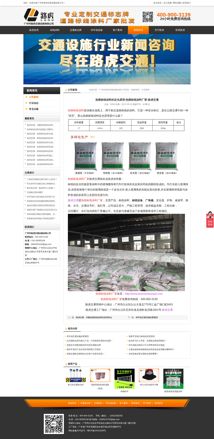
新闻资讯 (135, 90)
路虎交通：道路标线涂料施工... (41, 155)
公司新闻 (33, 97)
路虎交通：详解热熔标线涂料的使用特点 (94, 317)
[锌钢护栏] (125, 388)
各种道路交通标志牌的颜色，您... (42, 214)
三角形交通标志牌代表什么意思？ (42, 179)
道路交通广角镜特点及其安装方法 (42, 210)
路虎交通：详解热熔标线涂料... (41, 125)
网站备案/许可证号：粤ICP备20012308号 (87, 430)
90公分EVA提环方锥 (149, 385)
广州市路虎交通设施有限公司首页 (114, 90)
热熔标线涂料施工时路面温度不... (42, 218)
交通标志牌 (85, 403)
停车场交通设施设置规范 (147, 317)
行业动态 (33, 103)
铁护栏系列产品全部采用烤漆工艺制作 (84, 349)
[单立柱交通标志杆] (76, 381)
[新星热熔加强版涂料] (173, 388)
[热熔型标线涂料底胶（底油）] (100, 381)
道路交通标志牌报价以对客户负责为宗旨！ (86, 354)
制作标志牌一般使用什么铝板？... (42, 188)
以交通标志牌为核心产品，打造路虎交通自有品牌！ (90, 341)
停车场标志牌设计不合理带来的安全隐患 (147, 345)
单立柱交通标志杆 (76, 385)
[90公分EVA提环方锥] (149, 381)
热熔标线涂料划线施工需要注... (41, 129)
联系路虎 (159, 403)
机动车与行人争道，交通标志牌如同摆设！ (148, 341)
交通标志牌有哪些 (35, 192)
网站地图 (177, 3)
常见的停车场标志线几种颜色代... (42, 183)
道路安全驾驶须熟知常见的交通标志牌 (84, 345)
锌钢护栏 (125, 391)
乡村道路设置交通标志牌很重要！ (144, 354)
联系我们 (187, 3)
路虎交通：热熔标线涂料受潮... (41, 147)
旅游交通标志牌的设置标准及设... (42, 205)
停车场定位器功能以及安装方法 (41, 197)
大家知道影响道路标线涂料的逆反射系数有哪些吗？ (152, 349)
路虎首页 (72, 403)
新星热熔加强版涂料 (173, 391)
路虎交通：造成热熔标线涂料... (41, 164)
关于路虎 (147, 403)
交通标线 (98, 403)
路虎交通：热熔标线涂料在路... (41, 134)
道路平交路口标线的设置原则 (142, 336)
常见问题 (33, 109)
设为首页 (157, 3)
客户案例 (124, 403)
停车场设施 (111, 403)
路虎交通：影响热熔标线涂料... (41, 138)
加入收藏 (168, 3)
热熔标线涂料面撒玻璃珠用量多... (42, 201)
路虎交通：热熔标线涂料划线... (41, 160)
